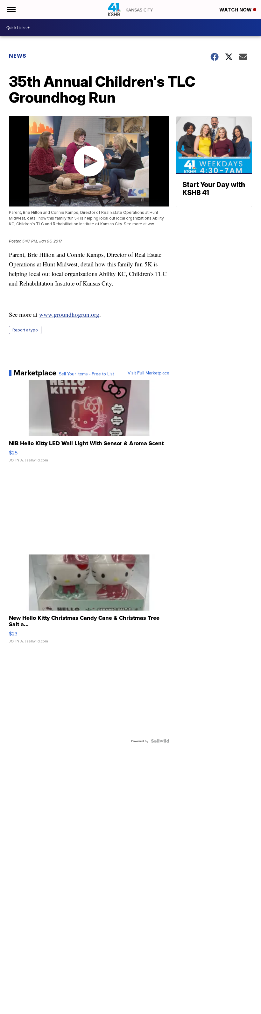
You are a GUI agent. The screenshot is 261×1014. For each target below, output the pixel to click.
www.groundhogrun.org (69, 314)
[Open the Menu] (11, 9)
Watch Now (236, 10)
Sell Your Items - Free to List (86, 374)
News (17, 56)
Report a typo (25, 330)
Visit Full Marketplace (148, 373)
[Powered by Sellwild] (160, 741)
